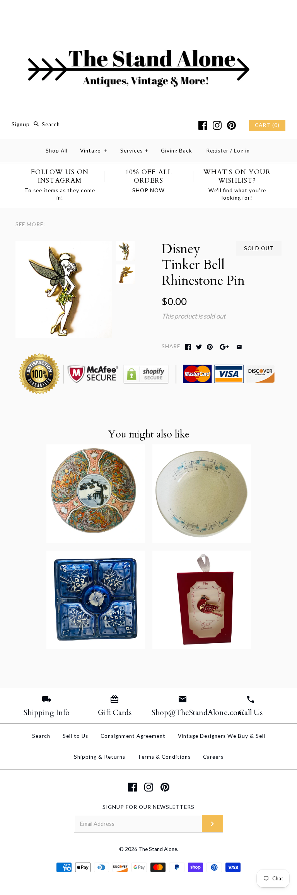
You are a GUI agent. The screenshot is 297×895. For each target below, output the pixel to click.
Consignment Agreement (133, 736)
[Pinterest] (231, 125)
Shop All (57, 150)
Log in (242, 150)
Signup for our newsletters (148, 807)
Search (41, 736)
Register (217, 150)
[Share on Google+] (224, 347)
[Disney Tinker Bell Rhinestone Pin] (63, 246)
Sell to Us (75, 736)
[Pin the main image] (210, 347)
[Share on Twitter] (199, 347)
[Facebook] (202, 125)
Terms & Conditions (164, 757)
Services (134, 150)
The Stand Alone (157, 849)
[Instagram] (217, 125)
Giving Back (176, 150)
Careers (213, 757)
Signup (21, 124)
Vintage (94, 150)
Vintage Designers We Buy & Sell (221, 736)
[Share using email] (239, 347)
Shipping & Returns (99, 757)
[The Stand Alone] (148, 13)
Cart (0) (267, 125)
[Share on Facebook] (188, 347)
